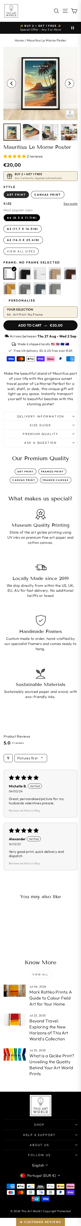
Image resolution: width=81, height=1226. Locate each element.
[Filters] (8, 758)
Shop (39, 1125)
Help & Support (39, 1135)
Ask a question (40, 443)
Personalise (22, 300)
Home (19, 40)
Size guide (71, 204)
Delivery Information (40, 416)
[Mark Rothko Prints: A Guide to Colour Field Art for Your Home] (15, 991)
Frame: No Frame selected (31, 262)
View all (40, 974)
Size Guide (40, 425)
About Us (39, 1145)
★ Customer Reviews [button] (40, 1222)
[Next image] (69, 83)
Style (9, 187)
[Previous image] (11, 83)
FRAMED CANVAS (56, 480)
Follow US (39, 1155)
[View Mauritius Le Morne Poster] (12, 132)
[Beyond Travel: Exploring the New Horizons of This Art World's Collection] (15, 1019)
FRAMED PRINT (52, 471)
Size (7, 204)
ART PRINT (25, 471)
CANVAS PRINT (23, 480)
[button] (15, 156)
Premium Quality (40, 434)
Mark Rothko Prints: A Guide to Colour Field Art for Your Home (50, 998)
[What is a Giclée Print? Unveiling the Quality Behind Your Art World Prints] (15, 1054)
